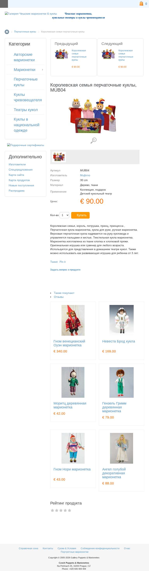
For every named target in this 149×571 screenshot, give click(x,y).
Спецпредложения (21, 169)
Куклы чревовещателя (28, 97)
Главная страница (7, 32)
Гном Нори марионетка (72, 469)
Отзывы (59, 296)
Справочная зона (28, 548)
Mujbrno (85, 175)
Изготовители (17, 164)
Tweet (54, 261)
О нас (127, 548)
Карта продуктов (19, 180)
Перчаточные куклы (25, 31)
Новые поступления (21, 185)
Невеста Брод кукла (118, 341)
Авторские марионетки (24, 57)
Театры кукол (26, 110)
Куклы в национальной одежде (26, 124)
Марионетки (24, 69)
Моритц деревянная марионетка (70, 405)
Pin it (63, 261)
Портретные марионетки (74, 552)
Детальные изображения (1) (93, 140)
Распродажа (16, 190)
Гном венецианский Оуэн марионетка (69, 343)
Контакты (48, 548)
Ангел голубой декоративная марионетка (114, 473)
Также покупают (64, 292)
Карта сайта (16, 174)
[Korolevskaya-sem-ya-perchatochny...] (59, 157)
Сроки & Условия (67, 548)
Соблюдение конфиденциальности (100, 548)
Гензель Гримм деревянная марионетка (114, 407)
